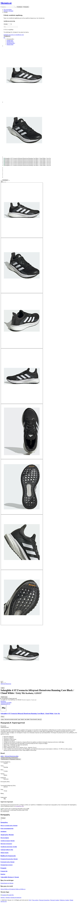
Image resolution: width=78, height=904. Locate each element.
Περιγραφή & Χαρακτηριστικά (9, 698)
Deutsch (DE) (10, 44)
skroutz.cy (3, 897)
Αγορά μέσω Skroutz (7, 834)
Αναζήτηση (19, 6)
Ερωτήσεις (3, 701)
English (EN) (10, 40)
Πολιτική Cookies (54, 900)
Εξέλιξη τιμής (4, 697)
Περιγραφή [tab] (3, 726)
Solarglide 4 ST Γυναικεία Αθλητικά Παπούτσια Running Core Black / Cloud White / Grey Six (30, 713)
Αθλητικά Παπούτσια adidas (11, 756)
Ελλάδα (5, 12)
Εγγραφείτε (12, 889)
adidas (2, 756)
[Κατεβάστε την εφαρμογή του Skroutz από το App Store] (4, 895)
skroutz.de (13, 897)
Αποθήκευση (7, 36)
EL (4, 37)
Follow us (7, 889)
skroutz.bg (18, 897)
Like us (2, 889)
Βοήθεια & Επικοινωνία (8, 856)
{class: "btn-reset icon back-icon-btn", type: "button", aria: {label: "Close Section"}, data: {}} (21, 719)
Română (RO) (10, 41)
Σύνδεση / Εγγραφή (8, 11)
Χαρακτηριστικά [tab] (5, 727)
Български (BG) (11, 43)
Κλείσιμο (3, 818)
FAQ (30, 900)
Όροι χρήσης (35, 900)
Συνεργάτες (4, 822)
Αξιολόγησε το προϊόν (6, 702)
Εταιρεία (3, 868)
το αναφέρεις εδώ (19, 806)
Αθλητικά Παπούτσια (6, 683)
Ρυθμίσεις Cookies (64, 900)
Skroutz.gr (6, 3)
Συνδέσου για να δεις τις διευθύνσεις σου (14, 34)
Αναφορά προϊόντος (5, 704)
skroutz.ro (8, 897)
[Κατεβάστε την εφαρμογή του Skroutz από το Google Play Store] (10, 895)
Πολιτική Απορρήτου (44, 900)
